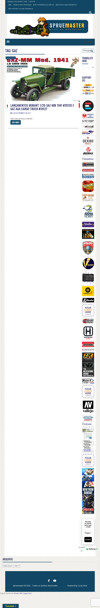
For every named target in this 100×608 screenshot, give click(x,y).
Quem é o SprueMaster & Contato (43, 5)
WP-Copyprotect (26, 593)
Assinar (88, 539)
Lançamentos (10, 58)
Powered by (83, 549)
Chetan (16, 593)
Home (10, 5)
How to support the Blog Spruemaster (20, 9)
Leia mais (15, 122)
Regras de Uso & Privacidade (22, 5)
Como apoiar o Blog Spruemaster (66, 5)
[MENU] (8, 41)
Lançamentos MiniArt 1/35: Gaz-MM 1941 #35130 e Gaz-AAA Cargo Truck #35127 (42, 107)
